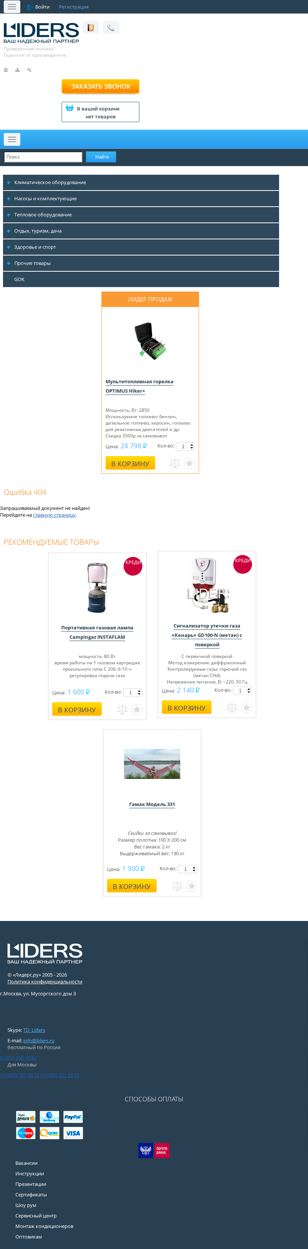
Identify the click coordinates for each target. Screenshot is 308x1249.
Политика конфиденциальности (45, 981)
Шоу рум (25, 1205)
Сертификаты (31, 1194)
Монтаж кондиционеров (44, 1226)
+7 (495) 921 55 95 (59, 1075)
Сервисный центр (36, 1215)
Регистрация (74, 6)
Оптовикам (28, 1236)
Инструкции (29, 1173)
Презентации (30, 1184)
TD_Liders (34, 1030)
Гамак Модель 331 (152, 804)
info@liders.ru (38, 1040)
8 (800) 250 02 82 (18, 1057)
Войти (42, 6)
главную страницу (54, 514)
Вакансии (26, 1163)
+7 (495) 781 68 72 (19, 1075)
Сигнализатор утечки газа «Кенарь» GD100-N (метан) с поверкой (207, 635)
